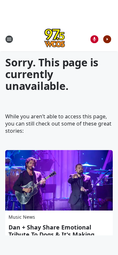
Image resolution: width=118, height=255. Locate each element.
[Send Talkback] (94, 39)
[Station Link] (54, 39)
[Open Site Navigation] (9, 39)
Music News (22, 217)
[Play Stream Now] (107, 39)
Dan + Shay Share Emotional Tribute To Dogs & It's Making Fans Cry (51, 234)
